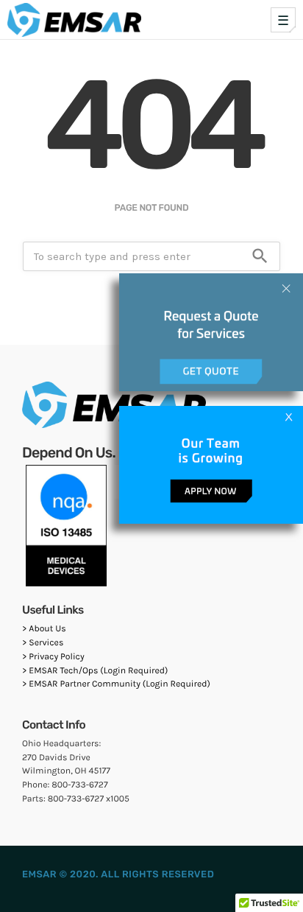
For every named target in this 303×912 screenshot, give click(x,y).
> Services (42, 643)
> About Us (44, 629)
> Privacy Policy (53, 657)
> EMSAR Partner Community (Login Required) (116, 684)
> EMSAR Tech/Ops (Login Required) (95, 671)
